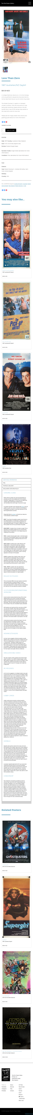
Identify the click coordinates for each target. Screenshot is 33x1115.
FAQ (11, 1088)
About (11, 1084)
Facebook (4, 1086)
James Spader (5, 185)
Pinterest (4, 1090)
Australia (25, 183)
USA (25, 185)
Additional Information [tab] (10, 480)
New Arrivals (21, 1086)
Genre (20, 1088)
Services (12, 1086)
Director (20, 1094)
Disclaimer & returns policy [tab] (11, 488)
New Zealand (12, 185)
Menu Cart (21, 1100)
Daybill (29, 183)
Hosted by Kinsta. (29, 1113)
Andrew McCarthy (18, 183)
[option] (16, 36)
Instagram (4, 1088)
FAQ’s (22, 506)
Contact (12, 1090)
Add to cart (11, 130)
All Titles (21, 1084)
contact (14, 514)
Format (20, 1090)
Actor (20, 1092)
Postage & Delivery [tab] (8, 485)
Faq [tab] (4, 482)
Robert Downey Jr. (19, 185)
